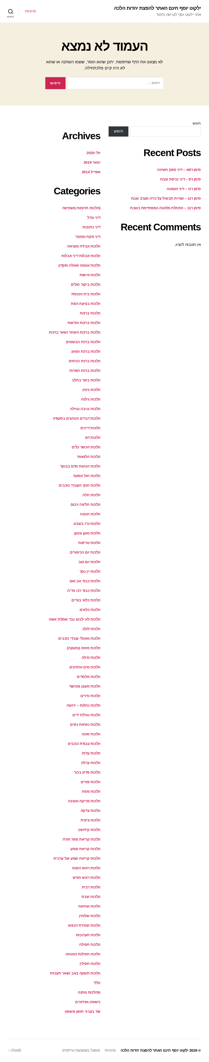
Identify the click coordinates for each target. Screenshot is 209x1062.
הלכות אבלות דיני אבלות (80, 256)
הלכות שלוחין (89, 916)
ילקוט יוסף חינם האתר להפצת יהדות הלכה (157, 8)
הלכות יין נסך (90, 571)
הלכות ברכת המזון (85, 351)
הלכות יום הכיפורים (85, 552)
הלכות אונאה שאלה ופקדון (79, 265)
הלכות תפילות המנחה (83, 954)
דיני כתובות (91, 227)
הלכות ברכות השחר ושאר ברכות (74, 332)
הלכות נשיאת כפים (85, 725)
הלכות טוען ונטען (87, 533)
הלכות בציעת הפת (85, 304)
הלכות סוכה (91, 734)
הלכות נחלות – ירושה (83, 705)
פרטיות (30, 11)
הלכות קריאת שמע (85, 849)
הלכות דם (92, 438)
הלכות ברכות (90, 313)
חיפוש (197, 123)
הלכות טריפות (89, 543)
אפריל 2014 (91, 172)
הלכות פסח (91, 791)
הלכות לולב (91, 629)
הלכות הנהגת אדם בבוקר (80, 466)
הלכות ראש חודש (86, 878)
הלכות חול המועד (86, 476)
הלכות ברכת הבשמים (83, 342)
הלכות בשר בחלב (86, 380)
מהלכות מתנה (89, 992)
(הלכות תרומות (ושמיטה (81, 208)
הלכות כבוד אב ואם (85, 581)
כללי (96, 983)
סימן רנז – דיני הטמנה (184, 189)
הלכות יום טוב (89, 562)
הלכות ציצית (90, 820)
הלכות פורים (90, 782)
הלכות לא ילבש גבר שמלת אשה (74, 619)
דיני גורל (93, 218)
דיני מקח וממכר (87, 237)
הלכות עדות (91, 753)
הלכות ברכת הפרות (84, 371)
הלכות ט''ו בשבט (86, 524)
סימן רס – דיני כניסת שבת (180, 179)
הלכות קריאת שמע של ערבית (76, 858)
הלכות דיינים (90, 428)
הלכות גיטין (91, 390)
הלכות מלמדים (88, 677)
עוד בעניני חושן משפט (82, 1011)
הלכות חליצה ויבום (85, 505)
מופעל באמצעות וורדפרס (81, 1050)
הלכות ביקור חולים (85, 284)
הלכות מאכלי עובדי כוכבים (79, 638)
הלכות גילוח (90, 399)
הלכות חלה (91, 495)
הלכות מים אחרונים (84, 667)
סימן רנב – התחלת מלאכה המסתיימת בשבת (165, 208)
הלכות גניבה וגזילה (85, 409)
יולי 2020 (93, 153)
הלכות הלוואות (89, 457)
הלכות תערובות (88, 935)
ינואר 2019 (92, 162)
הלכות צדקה (90, 811)
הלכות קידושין (89, 830)
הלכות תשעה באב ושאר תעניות (75, 973)
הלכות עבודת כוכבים (84, 744)
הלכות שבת (90, 897)
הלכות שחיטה (89, 906)
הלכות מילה (91, 658)
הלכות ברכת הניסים (84, 361)
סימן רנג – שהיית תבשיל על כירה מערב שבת (166, 198)
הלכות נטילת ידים (86, 715)
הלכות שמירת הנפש (84, 925)
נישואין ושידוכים (87, 1002)
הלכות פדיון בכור (87, 772)
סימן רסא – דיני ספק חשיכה (179, 170)
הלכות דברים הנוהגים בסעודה (76, 418)
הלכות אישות (90, 275)
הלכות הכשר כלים (86, 447)
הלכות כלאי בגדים (85, 600)
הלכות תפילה (89, 945)
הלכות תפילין (90, 964)
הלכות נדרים (90, 696)
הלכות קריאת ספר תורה (81, 839)
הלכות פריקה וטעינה (84, 801)
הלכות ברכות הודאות (84, 323)
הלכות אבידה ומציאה (83, 246)
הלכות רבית (91, 887)
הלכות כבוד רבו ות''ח (83, 591)
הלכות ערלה (90, 763)
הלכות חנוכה (90, 514)
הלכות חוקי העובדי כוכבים (79, 485)
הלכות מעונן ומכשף (84, 686)
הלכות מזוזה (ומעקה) (83, 648)
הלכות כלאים (90, 610)
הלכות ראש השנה (86, 868)
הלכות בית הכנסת (85, 294)
